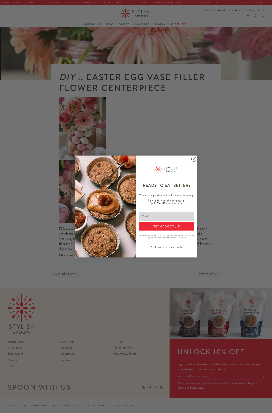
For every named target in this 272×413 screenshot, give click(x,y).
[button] (166, 226)
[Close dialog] (193, 159)
